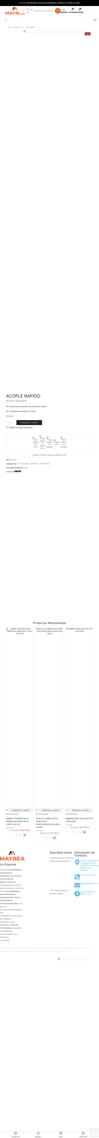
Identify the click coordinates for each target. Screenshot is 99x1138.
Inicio (10, 27)
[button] (23, 11)
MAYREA (34, 464)
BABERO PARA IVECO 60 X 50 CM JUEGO (79, 820)
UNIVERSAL (30, 27)
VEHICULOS (19, 27)
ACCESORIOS (23, 464)
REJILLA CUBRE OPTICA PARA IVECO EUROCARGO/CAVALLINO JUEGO (48, 822)
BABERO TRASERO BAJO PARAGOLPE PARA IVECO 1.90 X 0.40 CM (17, 821)
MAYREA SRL (21, 959)
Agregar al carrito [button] (21, 810)
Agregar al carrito (30, 422)
